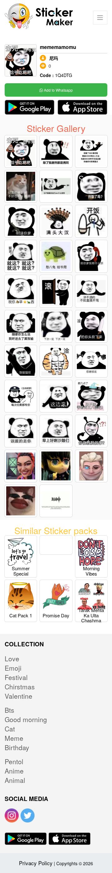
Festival (16, 677)
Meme (14, 738)
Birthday (17, 747)
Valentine (18, 696)
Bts (9, 710)
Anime (14, 770)
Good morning (26, 719)
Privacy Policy (36, 863)
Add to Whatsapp (58, 90)
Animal (15, 780)
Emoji (13, 668)
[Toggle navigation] (100, 18)
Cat (10, 728)
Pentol (14, 761)
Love (12, 658)
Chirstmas (20, 686)
